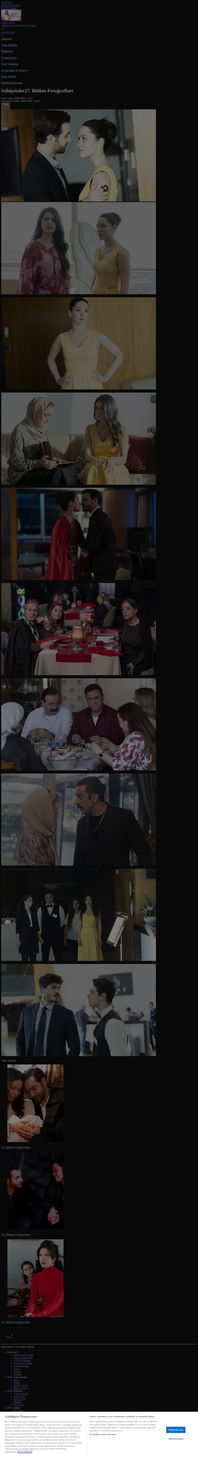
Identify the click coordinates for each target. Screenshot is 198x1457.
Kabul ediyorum (176, 1430)
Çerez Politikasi (25, 1452)
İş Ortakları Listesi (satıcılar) (102, 1434)
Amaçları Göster (175, 1438)
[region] (99, 1434)
